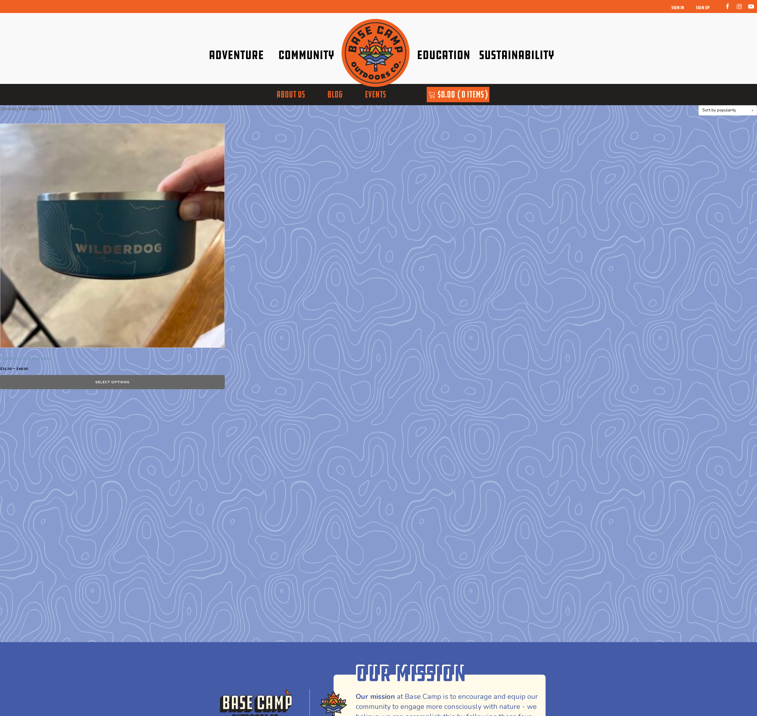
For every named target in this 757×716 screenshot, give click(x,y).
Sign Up (703, 7)
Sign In (677, 7)
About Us (290, 94)
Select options (112, 382)
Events (375, 94)
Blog (335, 94)
